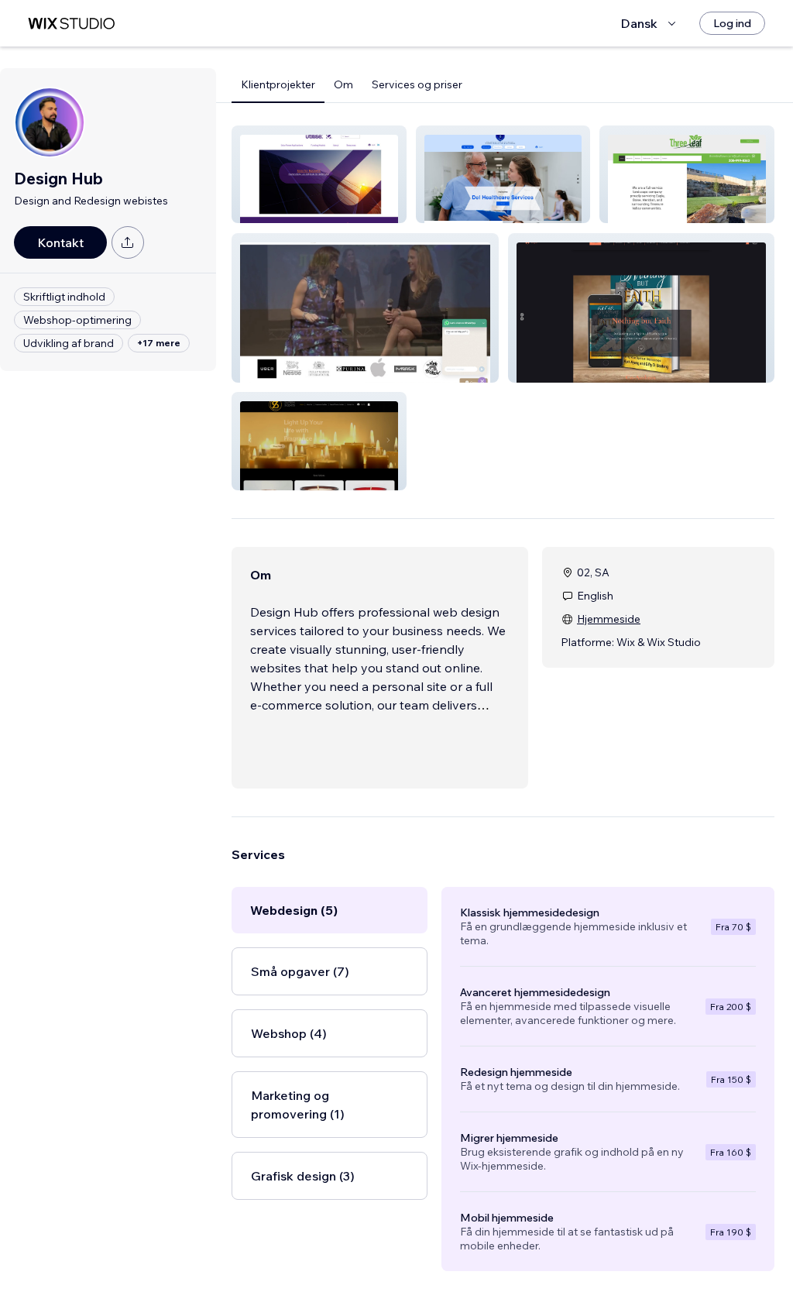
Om (343, 84)
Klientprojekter (278, 84)
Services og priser (417, 84)
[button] (319, 174)
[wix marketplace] (71, 24)
